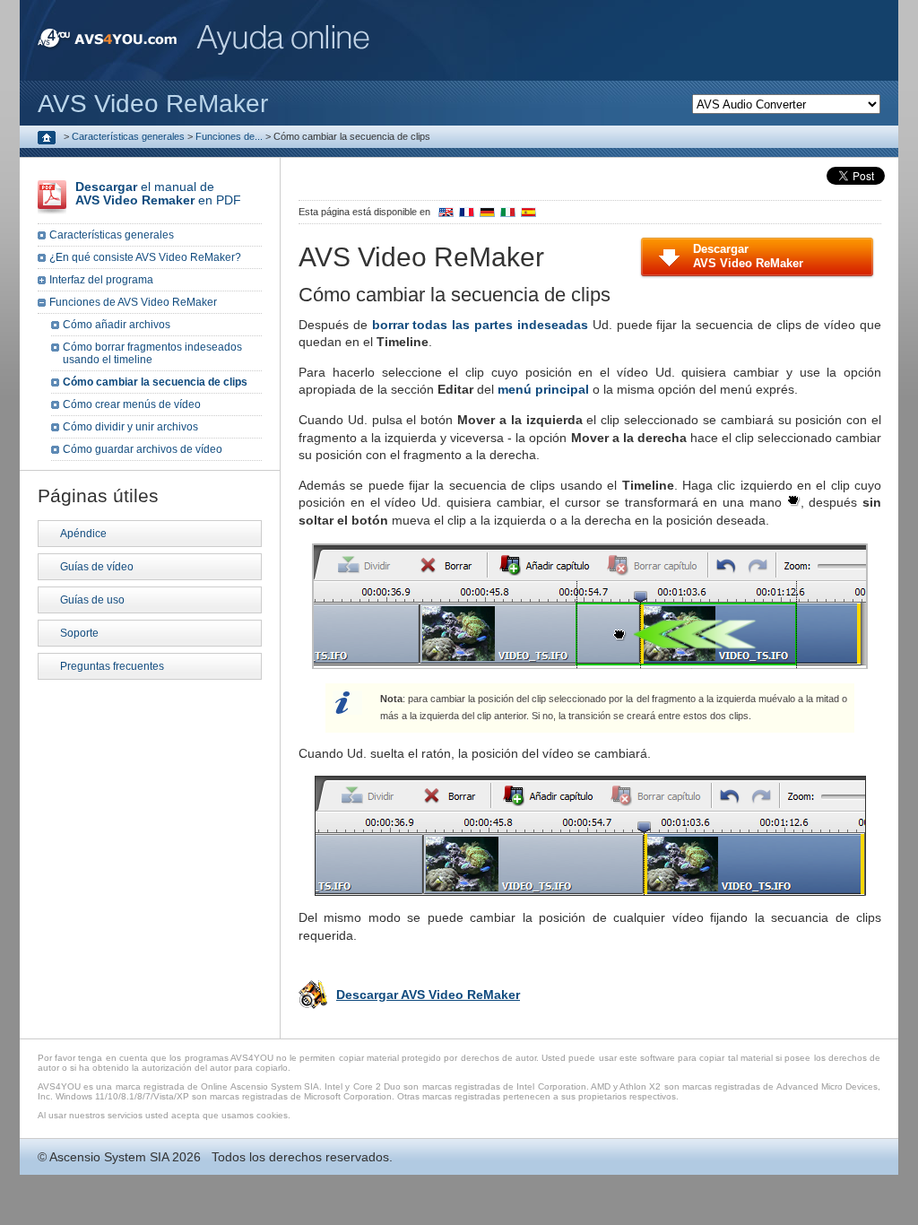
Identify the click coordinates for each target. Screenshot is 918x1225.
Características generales (128, 136)
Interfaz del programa (101, 280)
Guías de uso (92, 600)
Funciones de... (229, 136)
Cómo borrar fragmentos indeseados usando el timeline (152, 353)
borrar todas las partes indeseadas (480, 324)
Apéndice (83, 533)
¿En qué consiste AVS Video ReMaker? (145, 257)
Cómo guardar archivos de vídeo (142, 449)
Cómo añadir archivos (116, 324)
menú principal (543, 389)
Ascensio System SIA (109, 1157)
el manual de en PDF (158, 193)
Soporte (79, 633)
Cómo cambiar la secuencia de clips (155, 382)
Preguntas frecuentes (112, 666)
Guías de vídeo (97, 566)
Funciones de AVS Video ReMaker (133, 302)
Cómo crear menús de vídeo (132, 404)
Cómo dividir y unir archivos (130, 427)
